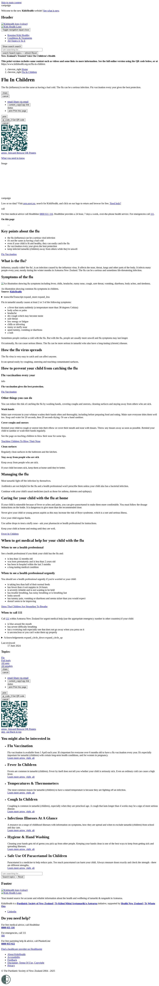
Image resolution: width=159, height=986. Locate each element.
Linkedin (11, 911)
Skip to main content (11, 2)
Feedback (12, 960)
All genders (7, 666)
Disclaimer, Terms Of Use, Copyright (25, 962)
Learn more (20, 758)
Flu (3, 657)
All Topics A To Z (16, 41)
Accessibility (13, 957)
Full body (6, 660)
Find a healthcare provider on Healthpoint (21, 949)
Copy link (19, 105)
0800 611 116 (46, 214)
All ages (5, 663)
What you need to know (13, 158)
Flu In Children (29, 72)
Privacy (11, 965)
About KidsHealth (16, 954)
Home (25, 69)
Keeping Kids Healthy (18, 35)
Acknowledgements (33, 637)
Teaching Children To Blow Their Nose (20, 441)
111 (152, 214)
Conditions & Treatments (19, 38)
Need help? (115, 203)
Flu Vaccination (9, 254)
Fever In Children (10, 534)
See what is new (51, 10)
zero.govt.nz (29, 203)
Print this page (17, 111)
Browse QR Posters (18, 153)
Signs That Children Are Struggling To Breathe (24, 606)
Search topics (12, 53)
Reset (31, 53)
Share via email (17, 101)
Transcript (27, 297)
